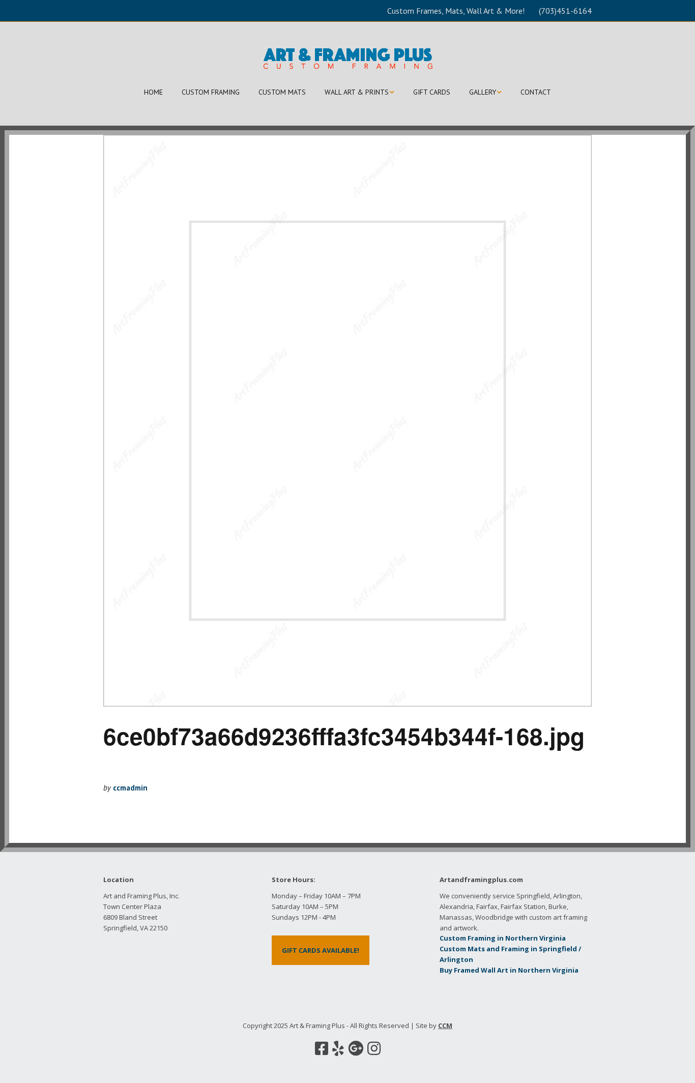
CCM (445, 1025)
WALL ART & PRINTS (357, 92)
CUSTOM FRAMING (211, 92)
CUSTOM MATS (282, 92)
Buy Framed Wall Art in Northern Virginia (509, 970)
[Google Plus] (355, 1048)
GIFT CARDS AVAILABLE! (320, 950)
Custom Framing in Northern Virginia (503, 938)
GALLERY (482, 92)
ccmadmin (130, 788)
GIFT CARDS (431, 92)
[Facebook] (321, 1048)
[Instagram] (374, 1048)
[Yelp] (338, 1048)
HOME (153, 92)
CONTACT (535, 92)
